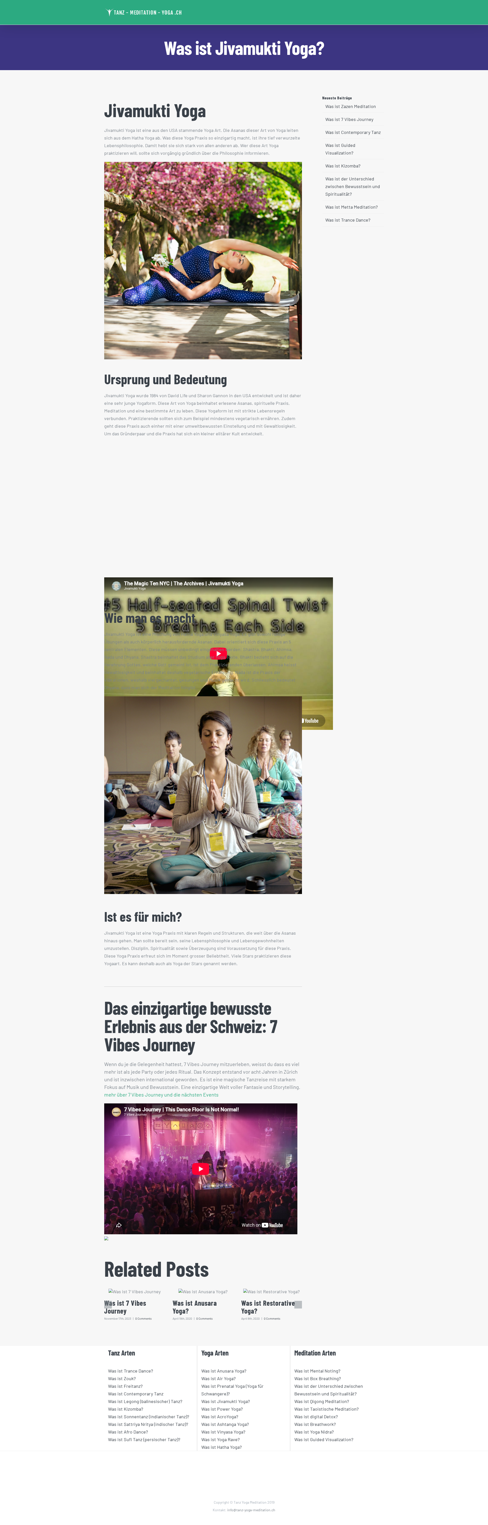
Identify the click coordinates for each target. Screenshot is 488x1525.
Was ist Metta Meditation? (351, 207)
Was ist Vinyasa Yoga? (223, 1432)
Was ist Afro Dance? (128, 1432)
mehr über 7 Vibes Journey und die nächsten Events (161, 1094)
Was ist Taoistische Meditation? (326, 1409)
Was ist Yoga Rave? (220, 1439)
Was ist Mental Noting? (317, 1371)
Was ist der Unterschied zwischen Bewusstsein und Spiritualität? (352, 186)
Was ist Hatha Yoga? (221, 1447)
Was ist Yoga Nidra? (314, 1432)
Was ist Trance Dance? (347, 220)
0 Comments (143, 1318)
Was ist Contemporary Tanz (353, 132)
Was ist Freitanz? (125, 1386)
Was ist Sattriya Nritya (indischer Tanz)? (148, 1424)
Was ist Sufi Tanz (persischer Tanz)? (144, 1439)
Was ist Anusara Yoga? (195, 1307)
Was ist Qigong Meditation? (321, 1401)
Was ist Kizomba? (342, 165)
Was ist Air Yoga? (218, 1378)
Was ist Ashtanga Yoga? (225, 1424)
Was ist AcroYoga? (219, 1416)
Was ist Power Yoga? (222, 1409)
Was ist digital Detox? (316, 1416)
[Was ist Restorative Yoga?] (271, 1291)
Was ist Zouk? (122, 1378)
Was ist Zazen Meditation (350, 106)
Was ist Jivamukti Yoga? (225, 1401)
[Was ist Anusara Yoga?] (202, 1291)
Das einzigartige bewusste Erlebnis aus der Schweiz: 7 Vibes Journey (190, 1025)
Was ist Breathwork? (315, 1424)
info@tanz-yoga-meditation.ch (251, 1510)
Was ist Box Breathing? (317, 1378)
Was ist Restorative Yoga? (268, 1307)
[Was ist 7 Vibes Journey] (135, 1291)
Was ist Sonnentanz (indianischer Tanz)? (148, 1416)
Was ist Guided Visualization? (323, 1439)
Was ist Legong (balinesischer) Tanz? (145, 1401)
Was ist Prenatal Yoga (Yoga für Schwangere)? (232, 1389)
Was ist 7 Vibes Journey (125, 1307)
